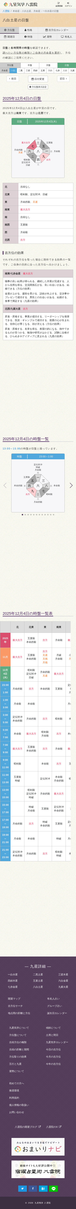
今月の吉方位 (53, 1056)
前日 (13, 78)
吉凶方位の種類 (18, 1042)
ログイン (68, 6)
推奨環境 (14, 1090)
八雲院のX (52, 1126)
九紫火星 (63, 986)
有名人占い (53, 998)
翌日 (63, 78)
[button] (71, 485)
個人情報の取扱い (19, 1105)
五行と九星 (15, 1063)
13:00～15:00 (12, 448)
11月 (5, 657)
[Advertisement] (38, 386)
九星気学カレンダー (57, 1042)
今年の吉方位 (53, 1063)
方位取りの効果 (18, 1056)
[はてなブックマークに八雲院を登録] (43, 1189)
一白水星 (13, 974)
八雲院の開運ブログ (26, 1126)
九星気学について (19, 1027)
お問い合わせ (16, 1112)
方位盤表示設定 (39, 87)
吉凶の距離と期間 (19, 1049)
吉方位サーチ (15, 1005)
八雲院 (6, 11)
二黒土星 (38, 974)
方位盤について (18, 1035)
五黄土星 (38, 980)
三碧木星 (63, 974)
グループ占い (54, 1005)
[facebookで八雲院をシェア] (32, 1189)
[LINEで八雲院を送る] (53, 1189)
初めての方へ (16, 1083)
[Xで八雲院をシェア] (22, 1189)
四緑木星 (13, 980)
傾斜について (53, 1027)
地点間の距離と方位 (19, 1013)
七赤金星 (13, 986)
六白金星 (63, 980)
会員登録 (59, 6)
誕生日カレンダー (57, 1013)
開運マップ (14, 998)
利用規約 (14, 1097)
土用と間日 (52, 1035)
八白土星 (38, 986)
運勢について (16, 1071)
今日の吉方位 (53, 1049)
